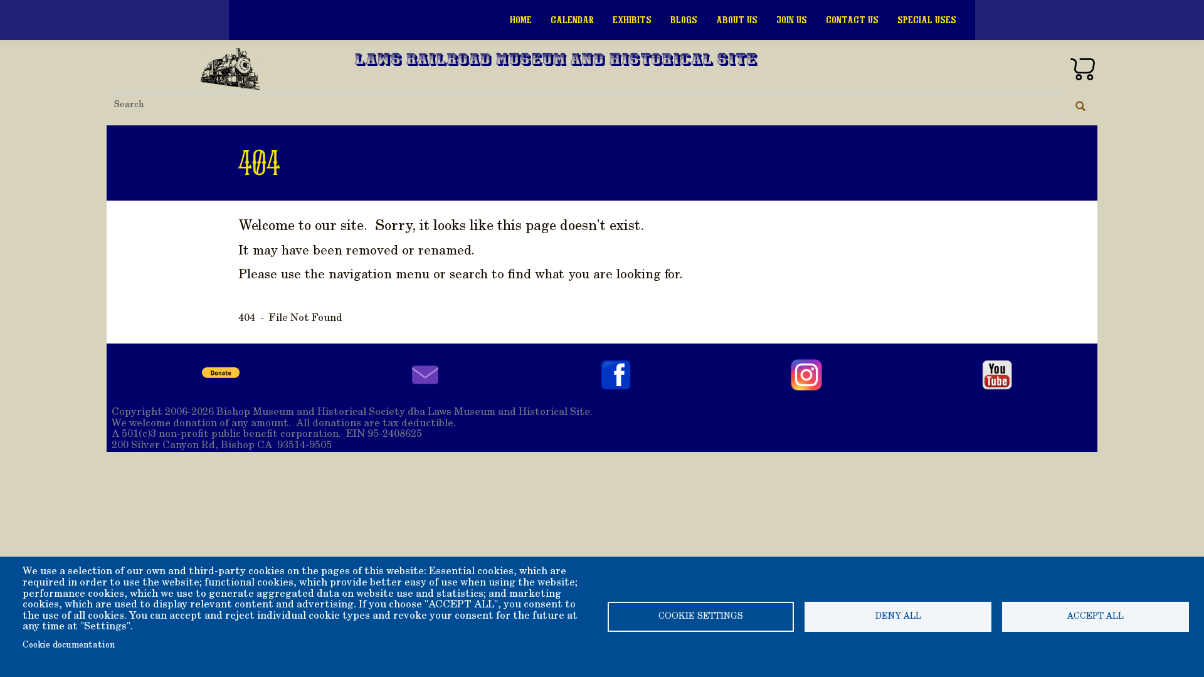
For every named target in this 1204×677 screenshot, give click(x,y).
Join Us (791, 20)
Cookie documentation (69, 645)
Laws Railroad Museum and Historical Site (556, 61)
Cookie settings (700, 616)
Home (521, 20)
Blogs (683, 20)
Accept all (1095, 616)
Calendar (572, 20)
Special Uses (926, 20)
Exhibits (632, 20)
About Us (737, 20)
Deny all (898, 616)
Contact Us (852, 20)
